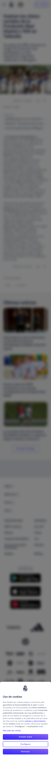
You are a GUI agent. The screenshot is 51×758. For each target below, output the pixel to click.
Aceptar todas (25, 737)
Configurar (25, 744)
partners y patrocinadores (35, 721)
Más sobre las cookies (12, 731)
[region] (25, 720)
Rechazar (25, 751)
